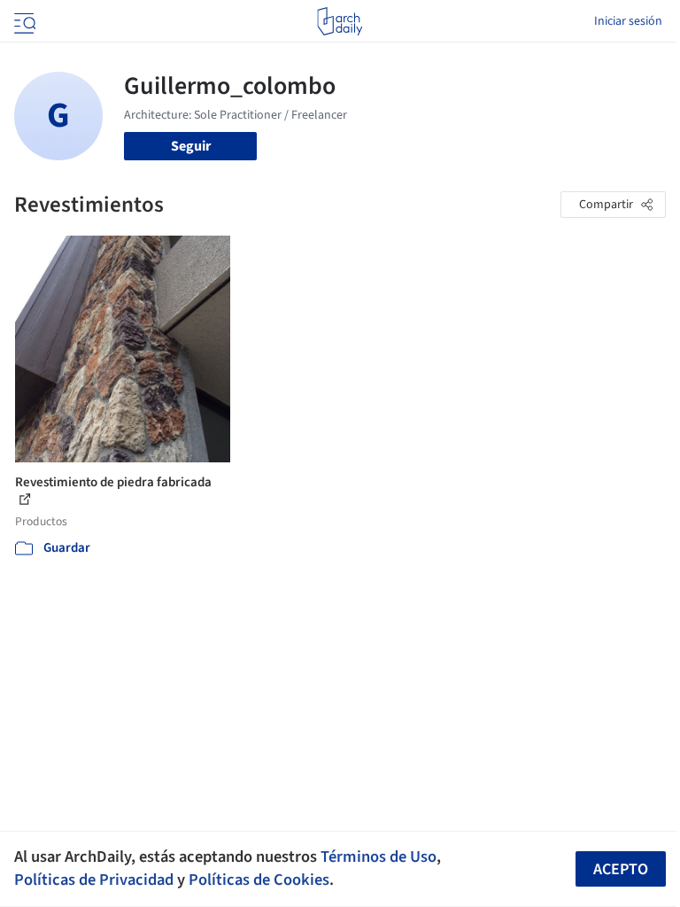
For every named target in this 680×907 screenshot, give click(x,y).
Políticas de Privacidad (94, 879)
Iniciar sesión (628, 21)
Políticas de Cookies (259, 879)
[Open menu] (23, 21)
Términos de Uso (379, 856)
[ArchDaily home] (339, 21)
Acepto (620, 869)
